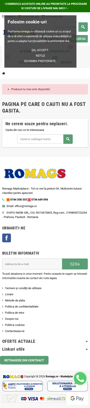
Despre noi (11, 318)
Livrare (9, 294)
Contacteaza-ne (14, 331)
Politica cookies (15, 325)
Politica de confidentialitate (21, 306)
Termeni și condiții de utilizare (23, 288)
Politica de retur (14, 312)
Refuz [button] (40, 55)
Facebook (6, 238)
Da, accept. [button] (40, 50)
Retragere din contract (24, 360)
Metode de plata (15, 300)
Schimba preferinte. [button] (40, 61)
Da (77, 264)
